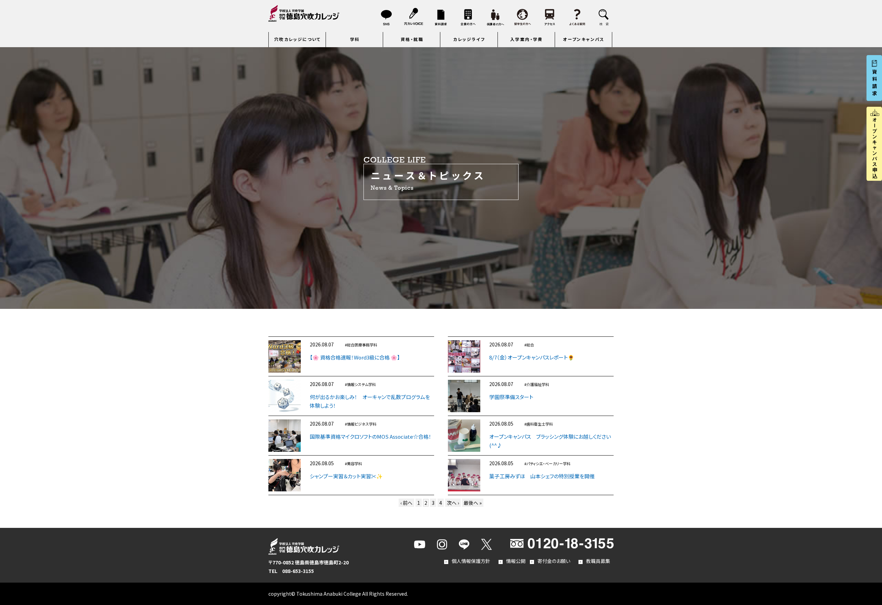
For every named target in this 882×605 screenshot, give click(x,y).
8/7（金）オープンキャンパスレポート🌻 (531, 357)
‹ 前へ (406, 502)
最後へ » (473, 502)
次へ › (453, 502)
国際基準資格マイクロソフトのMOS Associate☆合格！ (370, 436)
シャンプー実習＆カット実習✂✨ (346, 476)
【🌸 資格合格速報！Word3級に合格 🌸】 (355, 357)
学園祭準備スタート (511, 396)
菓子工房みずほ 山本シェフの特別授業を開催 (542, 476)
